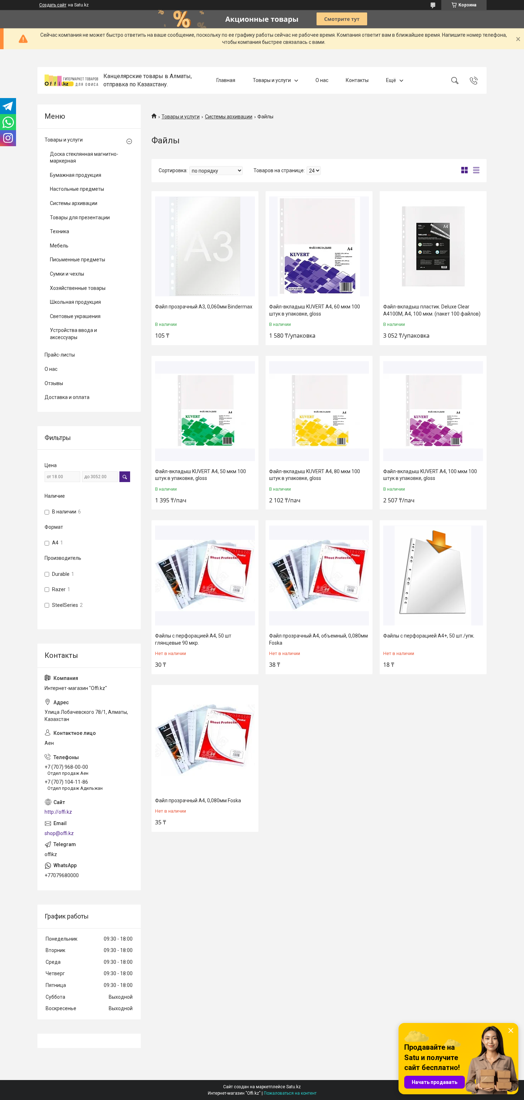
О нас (321, 80)
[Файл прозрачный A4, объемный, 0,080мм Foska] (319, 575)
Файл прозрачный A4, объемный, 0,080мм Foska (318, 639)
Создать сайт (52, 4)
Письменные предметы (77, 259)
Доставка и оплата (67, 397)
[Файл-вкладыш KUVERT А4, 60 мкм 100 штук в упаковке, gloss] (319, 246)
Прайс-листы (60, 355)
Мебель (59, 246)
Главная (225, 80)
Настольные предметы (77, 189)
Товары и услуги (272, 80)
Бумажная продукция (75, 175)
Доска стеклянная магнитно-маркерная (84, 157)
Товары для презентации (80, 217)
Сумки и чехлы (67, 274)
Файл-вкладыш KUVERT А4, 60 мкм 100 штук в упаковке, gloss (314, 310)
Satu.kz (293, 1086)
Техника (59, 231)
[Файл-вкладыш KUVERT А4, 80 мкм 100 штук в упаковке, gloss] (319, 411)
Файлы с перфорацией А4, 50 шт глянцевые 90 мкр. (193, 639)
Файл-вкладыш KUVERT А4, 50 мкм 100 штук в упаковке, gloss (200, 475)
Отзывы (54, 383)
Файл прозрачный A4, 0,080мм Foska (198, 800)
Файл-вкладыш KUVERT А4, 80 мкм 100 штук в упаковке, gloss (314, 475)
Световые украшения (75, 316)
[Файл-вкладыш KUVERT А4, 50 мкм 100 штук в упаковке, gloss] (205, 411)
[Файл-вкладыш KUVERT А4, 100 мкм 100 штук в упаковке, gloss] (433, 411)
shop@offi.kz (59, 833)
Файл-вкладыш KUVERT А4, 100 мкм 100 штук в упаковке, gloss (430, 475)
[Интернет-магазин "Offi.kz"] (71, 80)
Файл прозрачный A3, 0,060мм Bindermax (203, 306)
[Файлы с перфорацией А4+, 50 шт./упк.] (433, 575)
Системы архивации (228, 116)
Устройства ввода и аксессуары (73, 333)
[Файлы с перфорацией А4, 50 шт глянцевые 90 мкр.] (205, 575)
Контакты (357, 80)
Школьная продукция (75, 302)
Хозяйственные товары (78, 288)
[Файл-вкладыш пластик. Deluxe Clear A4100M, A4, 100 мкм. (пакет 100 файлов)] (433, 246)
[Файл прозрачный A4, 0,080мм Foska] (205, 740)
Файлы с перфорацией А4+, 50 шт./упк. (428, 636)
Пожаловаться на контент (290, 1093)
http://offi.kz (58, 812)
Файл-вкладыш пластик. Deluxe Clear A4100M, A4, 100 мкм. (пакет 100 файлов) (432, 310)
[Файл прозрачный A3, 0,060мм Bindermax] (205, 246)
